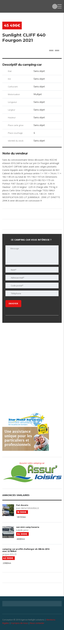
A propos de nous (19, 623)
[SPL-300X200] (25, 347)
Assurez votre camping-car (32, 463)
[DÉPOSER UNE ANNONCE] (54, 6)
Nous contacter (37, 623)
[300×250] (25, 392)
